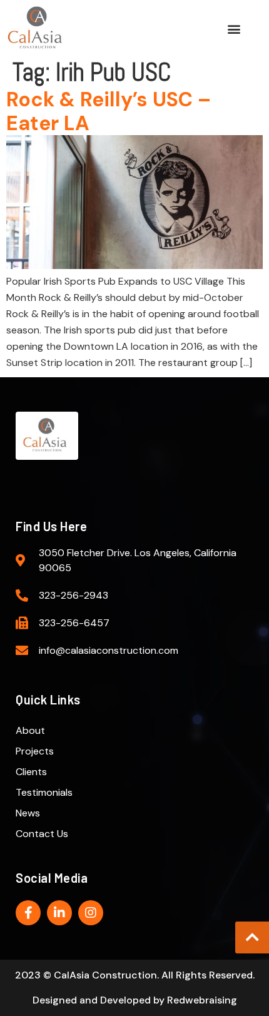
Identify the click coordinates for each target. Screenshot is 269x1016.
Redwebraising (202, 1000)
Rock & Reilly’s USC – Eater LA (108, 111)
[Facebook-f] (28, 912)
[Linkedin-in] (59, 912)
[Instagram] (90, 912)
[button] (234, 28)
